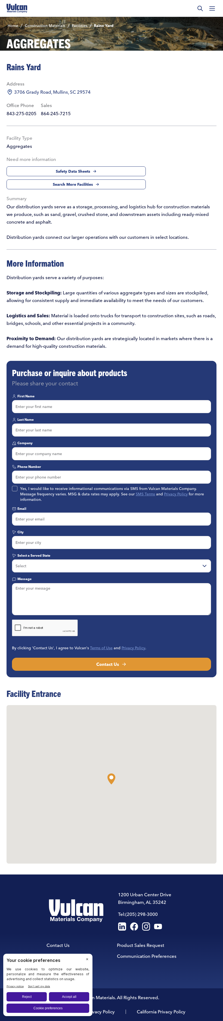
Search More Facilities (73, 184)
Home (13, 25)
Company (25, 443)
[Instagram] (146, 926)
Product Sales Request (140, 945)
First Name (26, 396)
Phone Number (29, 467)
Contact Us (107, 664)
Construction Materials (45, 25)
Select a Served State (33, 555)
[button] (111, 779)
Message (24, 579)
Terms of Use (101, 647)
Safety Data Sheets (73, 171)
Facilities (79, 25)
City (20, 532)
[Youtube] (158, 926)
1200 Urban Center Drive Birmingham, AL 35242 (144, 898)
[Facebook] (134, 926)
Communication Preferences (146, 956)
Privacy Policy (176, 494)
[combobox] (111, 565)
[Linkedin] (122, 926)
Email (21, 509)
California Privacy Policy (161, 1011)
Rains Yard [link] (103, 25)
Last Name (25, 419)
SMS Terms (145, 494)
